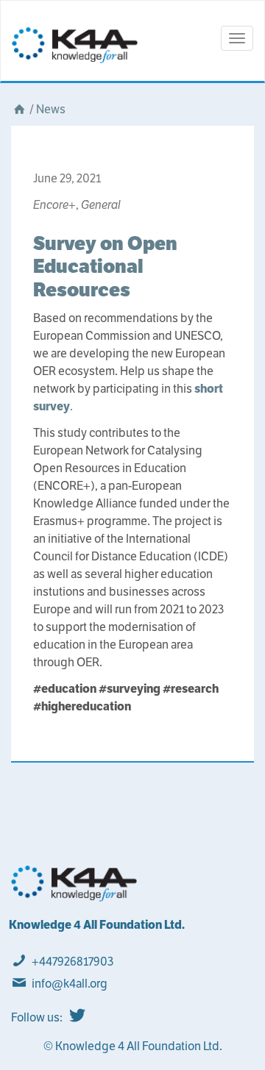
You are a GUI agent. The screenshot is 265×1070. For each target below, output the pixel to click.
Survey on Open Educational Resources (105, 266)
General (101, 205)
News (51, 109)
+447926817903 (72, 961)
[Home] (19, 109)
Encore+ (54, 205)
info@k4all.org (69, 983)
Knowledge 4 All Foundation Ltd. (97, 924)
